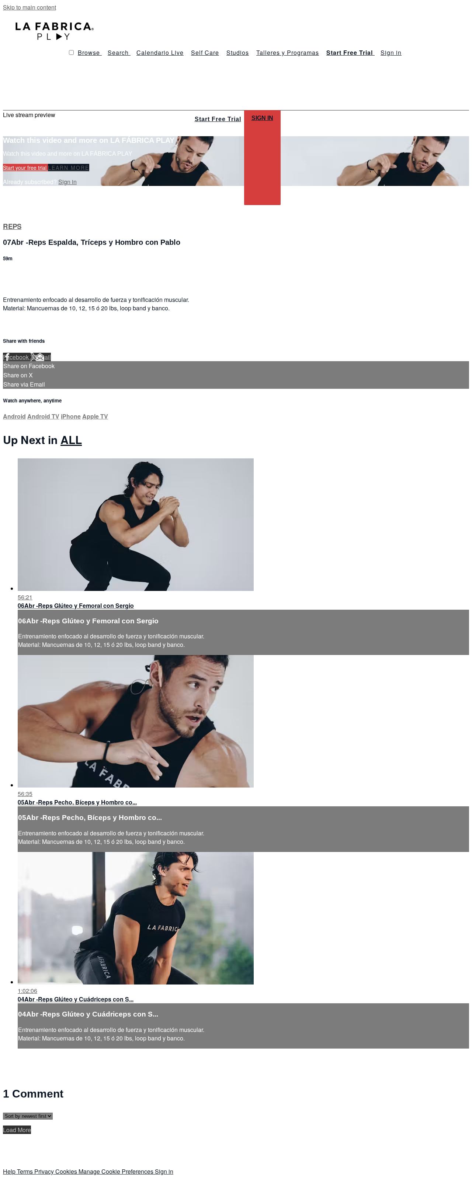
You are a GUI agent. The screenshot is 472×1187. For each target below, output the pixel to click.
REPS (12, 226)
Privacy (44, 1171)
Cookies (67, 1171)
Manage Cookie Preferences (117, 1171)
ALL (71, 439)
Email (43, 357)
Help (10, 1171)
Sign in (391, 52)
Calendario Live (160, 52)
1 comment (17, 274)
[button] (71, 52)
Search (119, 52)
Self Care (205, 52)
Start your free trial (25, 167)
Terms (25, 1171)
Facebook (16, 357)
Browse (90, 52)
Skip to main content (29, 7)
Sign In (262, 118)
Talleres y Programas (287, 52)
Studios (237, 52)
